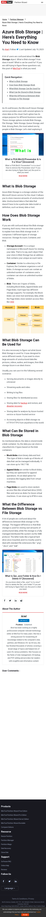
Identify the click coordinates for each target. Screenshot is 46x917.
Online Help (5, 865)
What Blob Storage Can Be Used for (24, 88)
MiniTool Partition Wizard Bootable (13, 823)
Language (9, 888)
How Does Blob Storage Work (22, 85)
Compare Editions (7, 827)
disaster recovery (14, 406)
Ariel (7, 49)
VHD (12, 302)
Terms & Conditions (19, 899)
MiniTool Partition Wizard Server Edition (15, 819)
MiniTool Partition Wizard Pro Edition (14, 815)
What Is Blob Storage (18, 81)
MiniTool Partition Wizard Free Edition (14, 811)
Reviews (4, 869)
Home (4, 19)
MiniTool (16, 68)
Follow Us (24, 620)
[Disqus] (23, 700)
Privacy (31, 899)
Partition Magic (6, 844)
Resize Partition (6, 836)
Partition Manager (17, 19)
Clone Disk (4, 852)
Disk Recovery (6, 848)
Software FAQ (6, 861)
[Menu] (42, 2)
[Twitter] (17, 49)
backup (24, 403)
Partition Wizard (21, 2)
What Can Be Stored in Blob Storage (25, 92)
